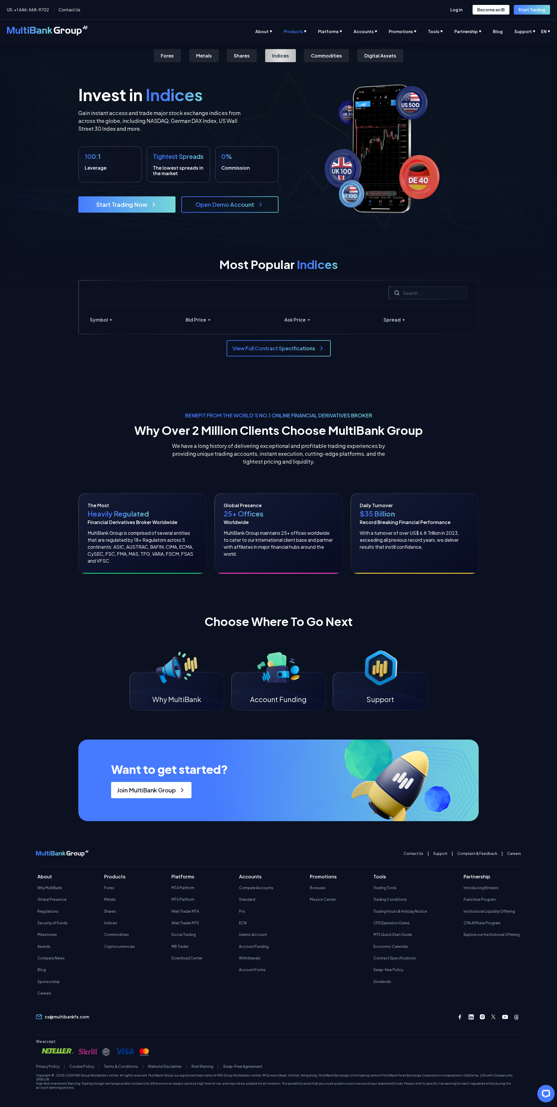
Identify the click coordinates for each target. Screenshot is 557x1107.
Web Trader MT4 (185, 911)
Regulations (47, 911)
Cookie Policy (81, 1067)
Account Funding (254, 946)
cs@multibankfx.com (67, 1016)
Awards (43, 946)
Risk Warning (202, 1067)
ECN (243, 923)
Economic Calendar (390, 946)
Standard (247, 899)
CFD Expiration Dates (391, 923)
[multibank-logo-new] (47, 31)
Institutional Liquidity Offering (489, 911)
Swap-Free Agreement (242, 1067)
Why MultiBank (49, 888)
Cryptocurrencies (119, 946)
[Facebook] (459, 1017)
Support (440, 854)
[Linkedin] (471, 1017)
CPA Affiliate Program (482, 923)
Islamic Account (253, 934)
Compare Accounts (256, 888)
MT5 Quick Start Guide (392, 934)
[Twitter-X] (493, 1017)
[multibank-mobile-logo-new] (62, 854)
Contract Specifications (394, 958)
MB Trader (180, 946)
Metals (204, 56)
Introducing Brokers (481, 888)
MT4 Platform (182, 888)
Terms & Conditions (121, 1067)
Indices (280, 56)
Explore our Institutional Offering (492, 934)
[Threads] (516, 1017)
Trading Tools (385, 888)
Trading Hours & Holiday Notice (400, 911)
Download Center (186, 958)
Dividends (382, 981)
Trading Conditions (390, 899)
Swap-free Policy (388, 970)
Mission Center (323, 899)
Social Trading (183, 934)
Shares (242, 56)
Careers (514, 854)
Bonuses (317, 888)
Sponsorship (48, 981)
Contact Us (69, 9)
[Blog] (503, 31)
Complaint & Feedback (477, 854)
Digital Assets (380, 56)
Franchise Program (480, 899)
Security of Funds (52, 923)
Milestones (47, 934)
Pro (242, 911)
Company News (51, 958)
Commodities (326, 56)
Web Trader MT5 (185, 923)
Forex (167, 56)
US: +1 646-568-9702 (28, 9)
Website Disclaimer (165, 1067)
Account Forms (252, 970)
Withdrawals (250, 958)
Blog (41, 970)
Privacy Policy (47, 1067)
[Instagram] (482, 1017)
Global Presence (51, 899)
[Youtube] (505, 1017)
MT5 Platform (182, 899)
